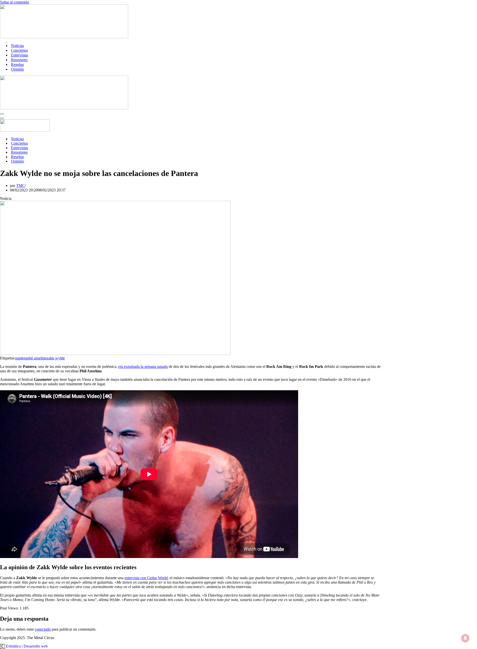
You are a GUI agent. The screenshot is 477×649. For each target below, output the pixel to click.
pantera (21, 358)
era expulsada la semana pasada (143, 366)
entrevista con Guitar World (146, 578)
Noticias (17, 45)
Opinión (17, 69)
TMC (20, 185)
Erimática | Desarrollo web (26, 646)
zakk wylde (56, 358)
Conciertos (19, 50)
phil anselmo (37, 358)
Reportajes (19, 60)
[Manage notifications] (465, 638)
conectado (43, 629)
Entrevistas (19, 55)
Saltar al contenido (14, 2)
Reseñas (17, 64)
